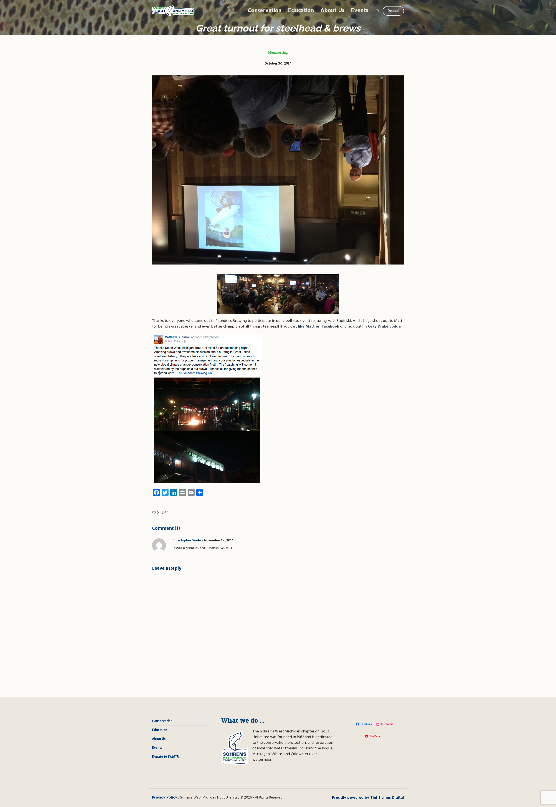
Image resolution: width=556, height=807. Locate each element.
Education (159, 730)
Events (157, 748)
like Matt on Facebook (318, 326)
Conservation (162, 721)
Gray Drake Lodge (384, 326)
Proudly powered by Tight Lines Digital (368, 798)
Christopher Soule (186, 540)
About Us (158, 739)
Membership (278, 52)
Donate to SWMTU (165, 757)
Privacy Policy (164, 797)
